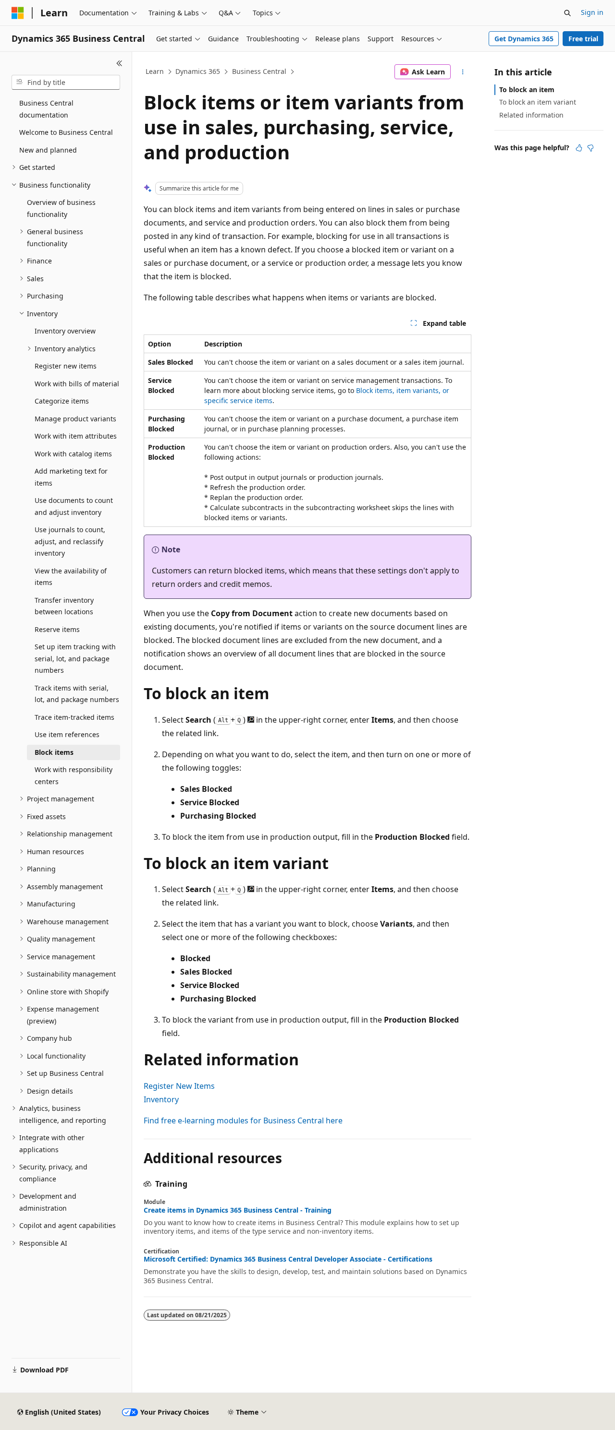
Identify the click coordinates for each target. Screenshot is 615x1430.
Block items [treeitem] (54, 752)
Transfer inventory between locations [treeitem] (64, 606)
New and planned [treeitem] (48, 150)
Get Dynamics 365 (524, 38)
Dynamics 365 (197, 71)
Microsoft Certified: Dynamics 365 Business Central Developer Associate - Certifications (288, 1259)
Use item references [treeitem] (67, 734)
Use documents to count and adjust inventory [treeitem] (74, 506)
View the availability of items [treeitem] (71, 576)
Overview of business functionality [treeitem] (61, 208)
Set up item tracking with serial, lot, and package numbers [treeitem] (75, 658)
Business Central (259, 71)
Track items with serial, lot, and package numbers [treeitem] (77, 693)
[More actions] (463, 72)
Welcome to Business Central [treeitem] (66, 132)
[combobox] (66, 82)
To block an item (526, 89)
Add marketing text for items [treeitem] (71, 477)
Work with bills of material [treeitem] (77, 383)
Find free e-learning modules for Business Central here (243, 1120)
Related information (531, 114)
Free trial (583, 38)
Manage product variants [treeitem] (75, 418)
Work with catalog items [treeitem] (73, 453)
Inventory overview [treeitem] (65, 330)
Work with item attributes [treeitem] (76, 436)
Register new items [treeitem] (66, 365)
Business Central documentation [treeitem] (46, 108)
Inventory (161, 1099)
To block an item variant (537, 102)
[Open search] (567, 13)
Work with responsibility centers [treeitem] (73, 775)
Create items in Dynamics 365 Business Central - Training (238, 1210)
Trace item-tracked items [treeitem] (74, 717)
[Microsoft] (18, 13)
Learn (155, 71)
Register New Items (179, 1086)
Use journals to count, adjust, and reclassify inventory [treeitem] (70, 541)
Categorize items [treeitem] (62, 400)
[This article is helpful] (579, 148)
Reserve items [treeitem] (57, 629)
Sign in (592, 12)
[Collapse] (119, 63)
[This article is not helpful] (590, 148)
